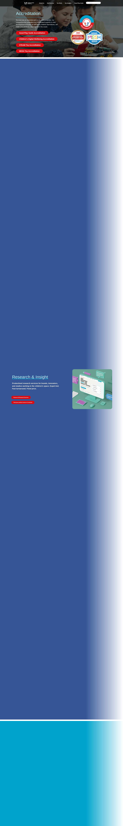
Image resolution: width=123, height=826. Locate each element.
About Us (41, 3)
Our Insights (68, 3)
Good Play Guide (78, 3)
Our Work (59, 3)
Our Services (50, 3)
